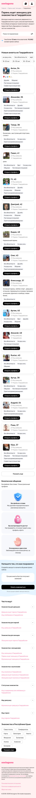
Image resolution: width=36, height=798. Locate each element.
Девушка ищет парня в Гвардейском (14, 612)
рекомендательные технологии (17, 776)
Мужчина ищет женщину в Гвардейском (15, 659)
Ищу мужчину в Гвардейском (11, 672)
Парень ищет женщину (14, 8)
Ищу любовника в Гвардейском (12, 615)
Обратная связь (6, 789)
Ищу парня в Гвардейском (10, 718)
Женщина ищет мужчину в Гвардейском (15, 678)
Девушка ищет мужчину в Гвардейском (15, 675)
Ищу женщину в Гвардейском (11, 653)
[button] (7, 57)
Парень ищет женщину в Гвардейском (14, 656)
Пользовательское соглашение (11, 783)
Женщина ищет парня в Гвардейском (14, 640)
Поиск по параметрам (10, 34)
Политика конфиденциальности (11, 786)
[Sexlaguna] (7, 3)
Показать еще (18, 474)
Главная (3, 8)
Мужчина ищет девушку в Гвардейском (15, 705)
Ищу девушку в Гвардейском (11, 628)
